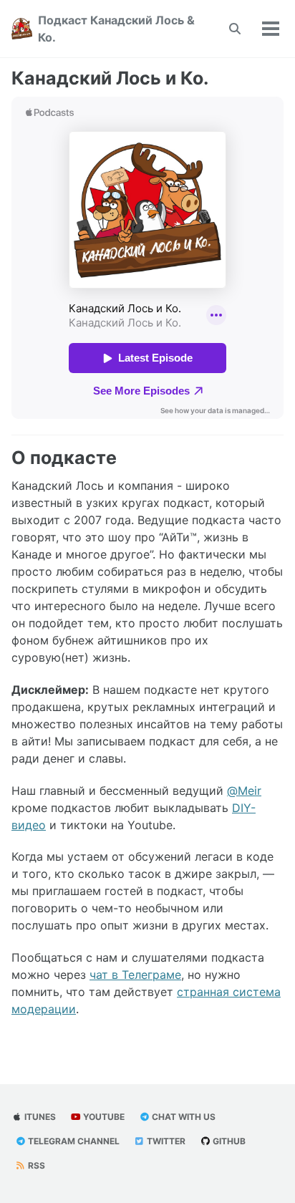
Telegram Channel (73, 1141)
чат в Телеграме (135, 974)
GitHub (228, 1141)
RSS (35, 1165)
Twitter (165, 1141)
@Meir (244, 790)
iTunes (39, 1116)
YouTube (103, 1116)
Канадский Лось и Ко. (109, 78)
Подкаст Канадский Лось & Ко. (116, 28)
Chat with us (183, 1116)
